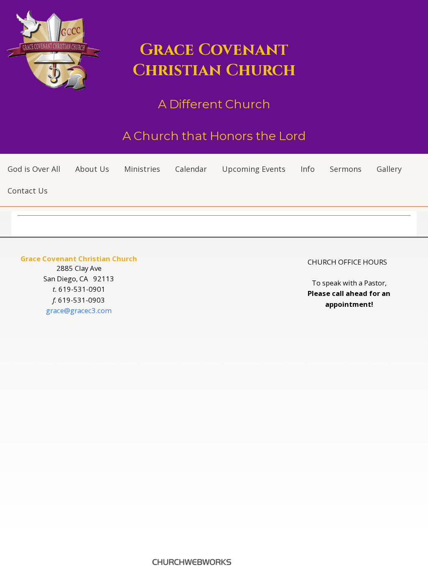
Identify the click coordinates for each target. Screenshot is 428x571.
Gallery (389, 169)
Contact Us (28, 191)
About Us (92, 169)
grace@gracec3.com (79, 310)
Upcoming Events (253, 169)
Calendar (191, 169)
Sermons (346, 169)
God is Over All (34, 169)
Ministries (142, 169)
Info (308, 169)
